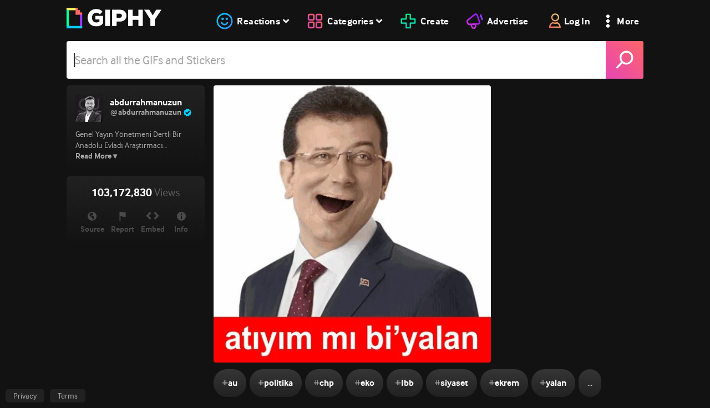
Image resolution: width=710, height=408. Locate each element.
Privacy (25, 395)
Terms (68, 395)
